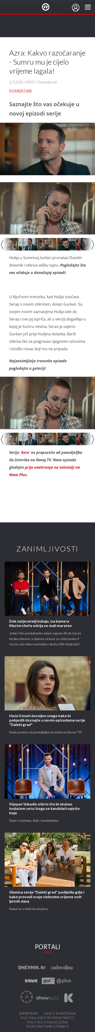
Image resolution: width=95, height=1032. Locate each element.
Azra (25, 452)
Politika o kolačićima (47, 1022)
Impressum (28, 1014)
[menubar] (75, 7)
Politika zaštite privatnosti (47, 1018)
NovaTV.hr (49, 7)
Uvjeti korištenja (60, 1014)
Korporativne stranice (47, 1027)
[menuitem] (75, 7)
